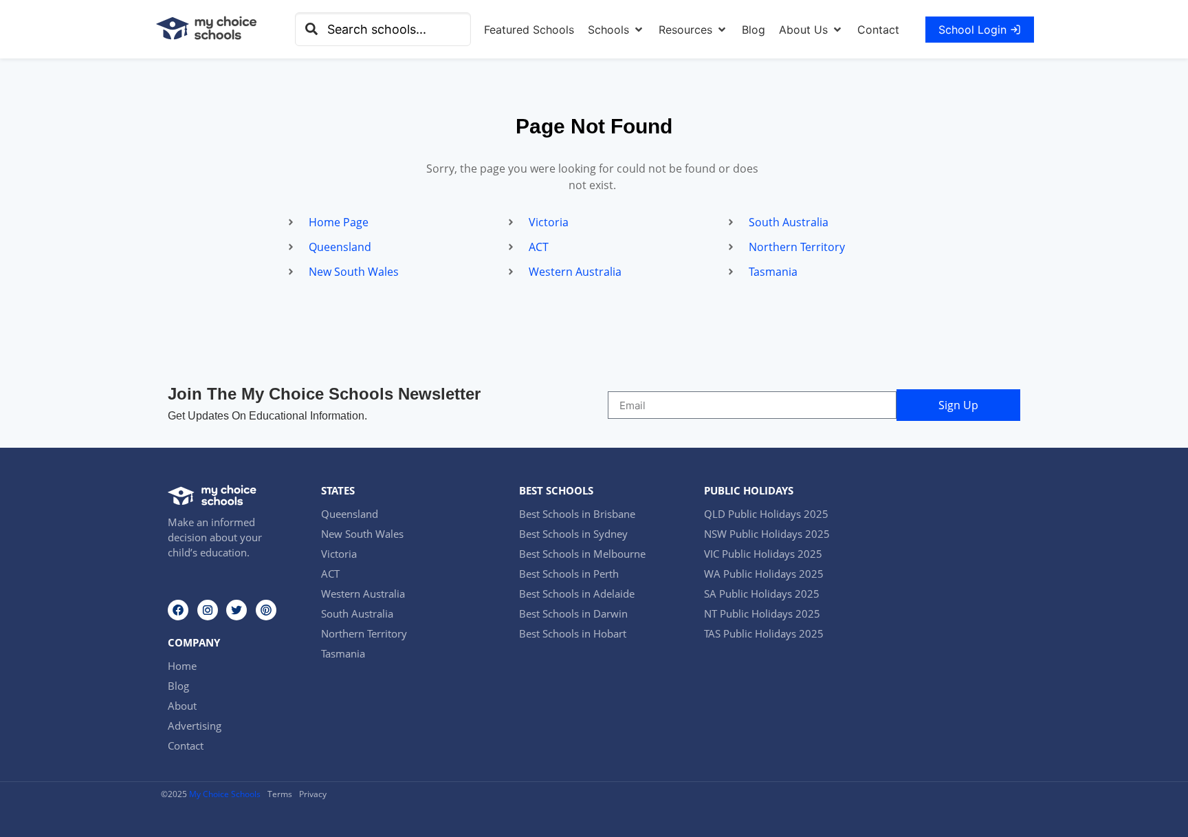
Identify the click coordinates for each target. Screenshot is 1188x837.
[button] (616, 29)
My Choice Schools (225, 794)
